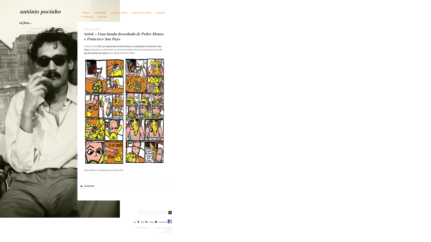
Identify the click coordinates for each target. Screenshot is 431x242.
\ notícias (85, 12)
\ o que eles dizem (118, 12)
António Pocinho (40, 11)
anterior (89, 186)
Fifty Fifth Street (141, 228)
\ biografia (160, 12)
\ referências (87, 16)
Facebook (163, 222)
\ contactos (102, 16)
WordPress (167, 232)
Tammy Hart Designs (164, 228)
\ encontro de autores (141, 12)
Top (134, 222)
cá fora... (25, 22)
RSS (143, 222)
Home (152, 222)
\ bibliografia (100, 12)
